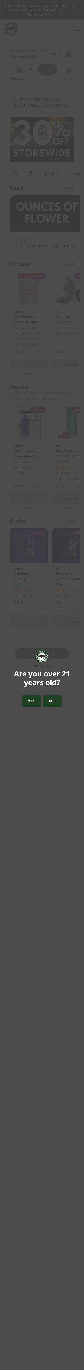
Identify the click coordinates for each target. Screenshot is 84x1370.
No (52, 701)
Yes (31, 701)
